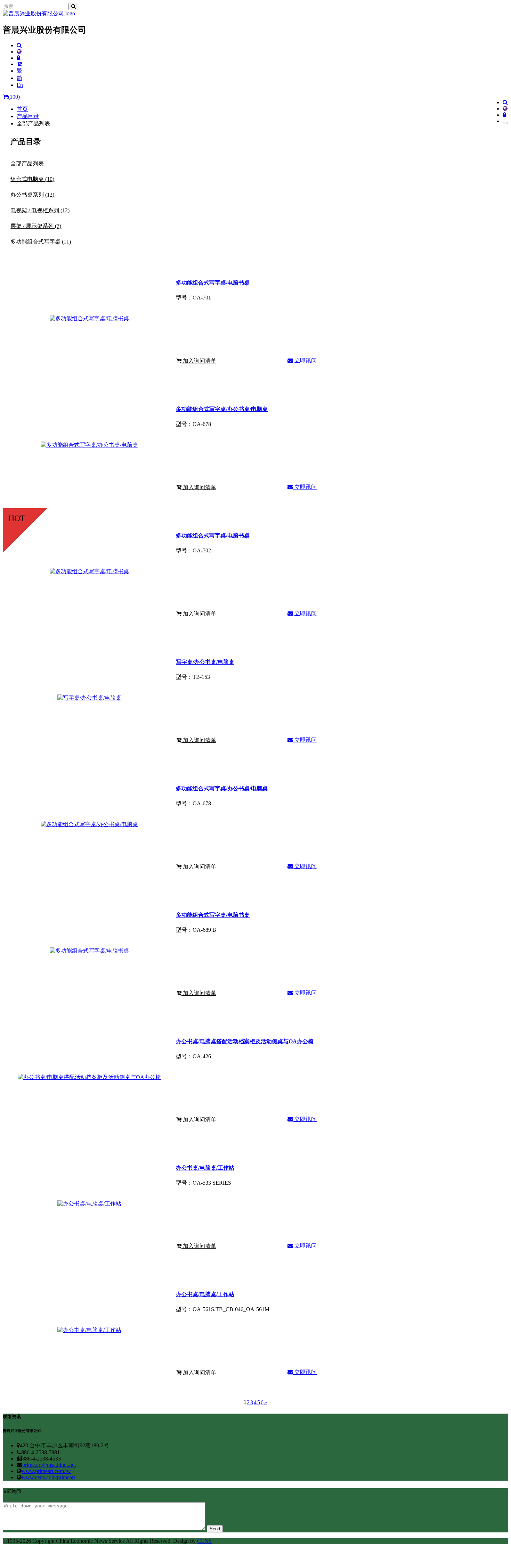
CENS (204, 1541)
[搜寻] (73, 6)
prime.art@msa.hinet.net (49, 1465)
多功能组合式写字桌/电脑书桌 (213, 283)
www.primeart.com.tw (46, 1471)
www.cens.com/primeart (48, 1477)
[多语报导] (19, 52)
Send (215, 1528)
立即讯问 (305, 360)
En (20, 85)
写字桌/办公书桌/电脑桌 (205, 662)
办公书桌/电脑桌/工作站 (205, 1168)
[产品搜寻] (19, 45)
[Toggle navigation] (505, 123)
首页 (22, 109)
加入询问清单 (198, 361)
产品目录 (28, 116)
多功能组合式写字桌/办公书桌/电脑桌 (222, 409)
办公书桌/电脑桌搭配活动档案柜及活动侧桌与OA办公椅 (245, 1041)
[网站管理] (18, 58)
